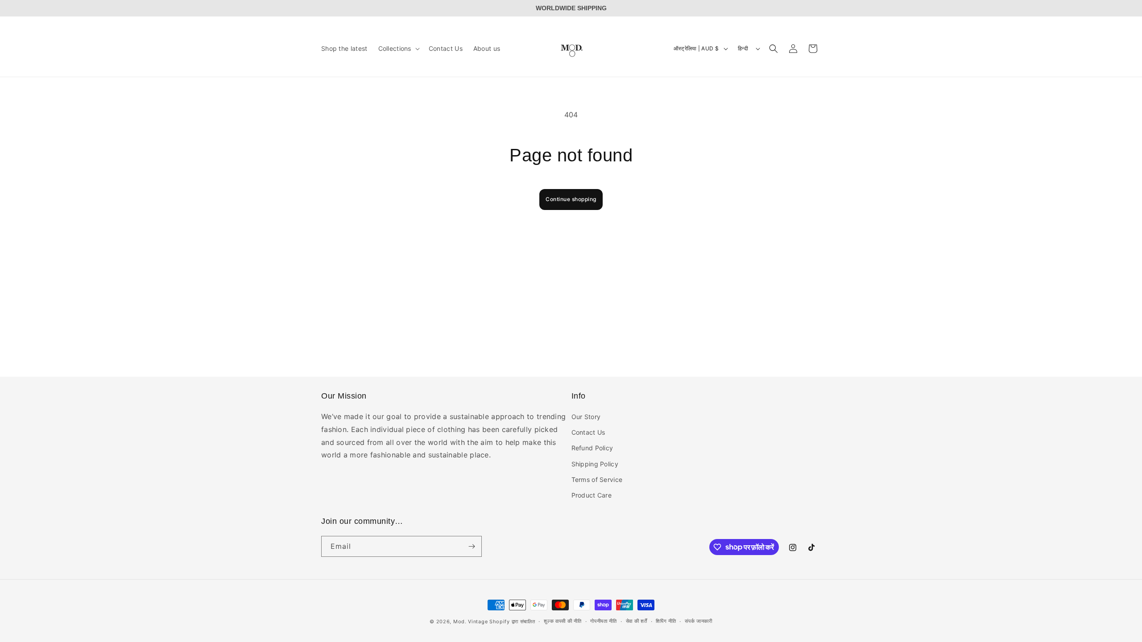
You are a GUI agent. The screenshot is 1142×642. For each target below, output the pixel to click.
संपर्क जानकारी (698, 621)
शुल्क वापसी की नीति (562, 621)
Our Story (586, 416)
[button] (398, 48)
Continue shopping (571, 199)
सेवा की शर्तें (636, 621)
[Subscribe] (471, 546)
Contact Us (588, 432)
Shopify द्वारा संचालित (512, 621)
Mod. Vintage (471, 621)
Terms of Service (597, 479)
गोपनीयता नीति (603, 621)
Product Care (591, 495)
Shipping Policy (595, 464)
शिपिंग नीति (666, 621)
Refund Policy (592, 448)
